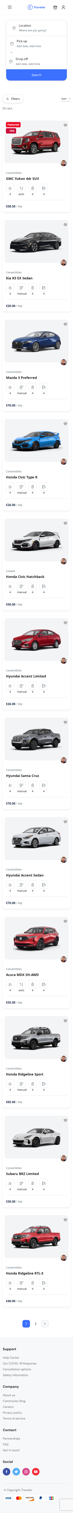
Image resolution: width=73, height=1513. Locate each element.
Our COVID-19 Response (19, 1363)
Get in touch (11, 1450)
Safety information (15, 1375)
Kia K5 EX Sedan (19, 278)
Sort (63, 98)
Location (25, 25)
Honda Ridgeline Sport (24, 1074)
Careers (8, 1407)
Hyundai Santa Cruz (22, 775)
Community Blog (14, 1401)
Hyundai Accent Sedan (25, 875)
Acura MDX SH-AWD (22, 974)
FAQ (5, 1444)
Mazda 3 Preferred (21, 377)
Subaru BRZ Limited (22, 1173)
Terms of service (14, 1418)
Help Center (11, 1358)
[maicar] (63, 163)
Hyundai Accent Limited (26, 676)
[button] (55, 7)
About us (9, 1395)
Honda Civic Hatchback (25, 576)
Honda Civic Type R (21, 477)
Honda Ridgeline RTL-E (24, 1273)
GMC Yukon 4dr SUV (22, 178)
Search (36, 75)
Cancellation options (17, 1369)
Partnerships (11, 1439)
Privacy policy (12, 1413)
